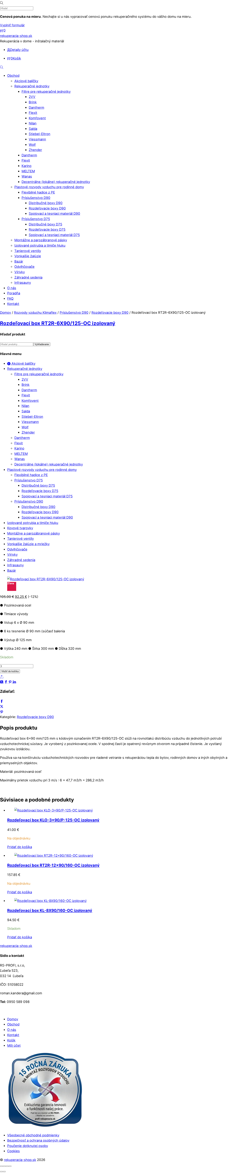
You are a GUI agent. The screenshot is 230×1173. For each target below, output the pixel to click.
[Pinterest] (10, 682)
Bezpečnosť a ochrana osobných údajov (38, 1140)
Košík (11, 1040)
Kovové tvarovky (20, 528)
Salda (33, 129)
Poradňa (13, 293)
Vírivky (19, 272)
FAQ (10, 298)
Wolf (32, 145)
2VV (32, 97)
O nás (11, 288)
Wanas (27, 176)
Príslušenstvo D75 (36, 219)
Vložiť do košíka (10, 671)
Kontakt (13, 304)
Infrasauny (22, 283)
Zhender (35, 150)
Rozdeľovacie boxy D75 (47, 229)
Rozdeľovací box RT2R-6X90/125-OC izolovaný (57, 323)
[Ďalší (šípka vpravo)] (4, 1171)
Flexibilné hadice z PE (38, 192)
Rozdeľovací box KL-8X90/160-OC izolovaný (49, 910)
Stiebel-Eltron (39, 134)
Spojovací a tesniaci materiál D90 (54, 213)
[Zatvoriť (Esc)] (10, 1166)
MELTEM (28, 171)
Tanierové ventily (27, 251)
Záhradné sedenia (28, 277)
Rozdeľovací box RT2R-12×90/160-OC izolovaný (53, 865)
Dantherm (36, 107)
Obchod (13, 75)
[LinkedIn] (14, 682)
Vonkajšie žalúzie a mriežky (28, 544)
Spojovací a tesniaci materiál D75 (54, 235)
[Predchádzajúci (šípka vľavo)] (1, 1171)
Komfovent (37, 118)
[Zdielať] (7, 1166)
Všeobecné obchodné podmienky (33, 1135)
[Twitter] (2, 682)
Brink (33, 102)
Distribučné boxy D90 (46, 203)
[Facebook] (6, 682)
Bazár (18, 261)
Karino (26, 166)
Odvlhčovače (24, 267)
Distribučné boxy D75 (45, 224)
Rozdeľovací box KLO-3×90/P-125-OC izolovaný (53, 820)
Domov (5, 312)
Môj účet (14, 1045)
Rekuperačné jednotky (31, 86)
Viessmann (37, 139)
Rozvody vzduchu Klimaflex (35, 312)
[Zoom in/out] (1, 1166)
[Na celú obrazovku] (4, 1166)
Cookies (13, 1151)
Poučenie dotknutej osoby (27, 1146)
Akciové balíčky (26, 81)
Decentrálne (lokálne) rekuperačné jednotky (56, 182)
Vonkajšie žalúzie (27, 256)
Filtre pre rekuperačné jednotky (46, 91)
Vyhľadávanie (42, 344)
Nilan (32, 123)
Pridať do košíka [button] (19, 847)
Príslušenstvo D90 (36, 198)
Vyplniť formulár (12, 25)
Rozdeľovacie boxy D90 (47, 208)
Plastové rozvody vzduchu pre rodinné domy (49, 187)
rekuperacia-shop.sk (20, 1160)
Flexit (33, 113)
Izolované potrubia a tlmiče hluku (39, 245)
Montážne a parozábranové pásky (40, 240)
